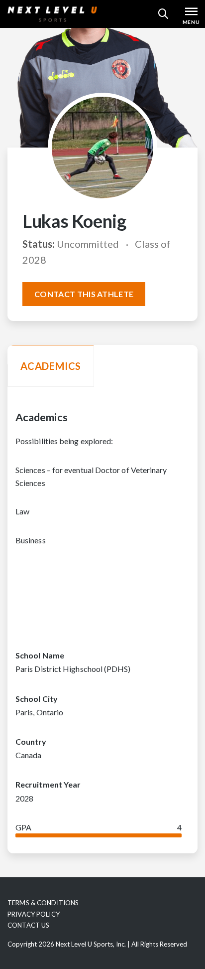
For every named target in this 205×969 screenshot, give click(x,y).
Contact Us (28, 925)
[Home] (52, 14)
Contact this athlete (83, 294)
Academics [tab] (50, 366)
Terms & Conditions (43, 903)
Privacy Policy (33, 914)
